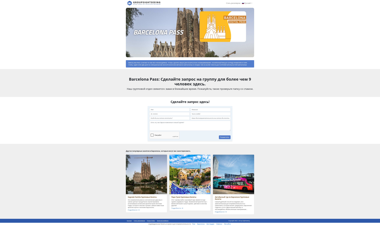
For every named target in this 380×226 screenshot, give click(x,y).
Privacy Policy (151, 221)
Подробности (132, 210)
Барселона (201, 224)
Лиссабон (227, 224)
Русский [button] (247, 3)
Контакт (129, 221)
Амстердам (210, 224)
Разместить (224, 137)
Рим (193, 224)
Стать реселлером (233, 3)
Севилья (219, 224)
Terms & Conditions (162, 221)
